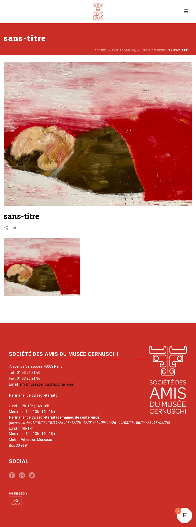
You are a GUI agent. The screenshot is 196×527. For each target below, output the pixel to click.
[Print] (17, 227)
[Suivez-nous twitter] (32, 475)
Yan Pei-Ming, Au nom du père (138, 50)
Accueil (101, 50)
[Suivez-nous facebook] (12, 475)
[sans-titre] (98, 134)
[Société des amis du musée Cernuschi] (98, 11)
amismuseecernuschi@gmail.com (46, 384)
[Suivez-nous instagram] (22, 475)
